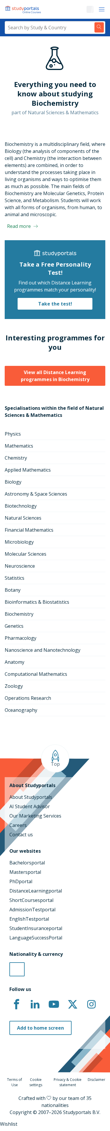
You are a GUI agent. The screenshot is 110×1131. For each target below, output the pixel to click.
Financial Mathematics (29, 530)
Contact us (21, 834)
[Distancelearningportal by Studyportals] (23, 9)
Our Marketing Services (35, 816)
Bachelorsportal (27, 862)
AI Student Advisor (29, 806)
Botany (13, 590)
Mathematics (19, 446)
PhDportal (20, 881)
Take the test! (55, 304)
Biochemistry (19, 614)
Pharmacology (20, 638)
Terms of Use (14, 1082)
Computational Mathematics (36, 674)
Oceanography (21, 710)
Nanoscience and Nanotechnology (42, 650)
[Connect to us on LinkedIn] (35, 1004)
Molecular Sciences (25, 554)
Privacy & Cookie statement (68, 1082)
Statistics (14, 578)
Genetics (14, 626)
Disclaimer (96, 1079)
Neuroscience (20, 566)
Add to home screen (40, 1028)
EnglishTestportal (29, 919)
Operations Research (28, 698)
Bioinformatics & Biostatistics (37, 602)
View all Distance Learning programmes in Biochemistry (55, 376)
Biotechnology (21, 506)
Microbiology (19, 542)
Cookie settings (35, 1082)
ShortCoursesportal (31, 900)
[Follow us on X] (72, 1004)
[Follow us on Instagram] (91, 1004)
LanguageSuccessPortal (35, 937)
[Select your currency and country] (17, 969)
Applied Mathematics (28, 470)
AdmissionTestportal (32, 909)
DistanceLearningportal (35, 891)
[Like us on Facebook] (16, 1004)
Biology (13, 482)
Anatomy (14, 662)
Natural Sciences (23, 518)
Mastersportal (25, 872)
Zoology (14, 686)
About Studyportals (30, 797)
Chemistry (16, 458)
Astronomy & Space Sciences (36, 494)
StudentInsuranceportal (35, 928)
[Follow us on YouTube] (54, 1004)
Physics (13, 434)
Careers (18, 825)
